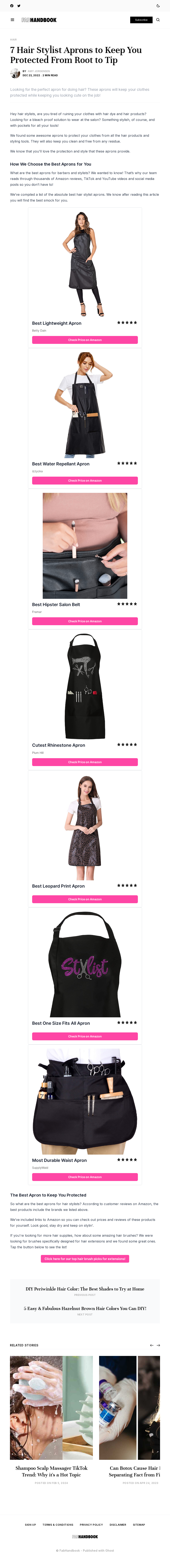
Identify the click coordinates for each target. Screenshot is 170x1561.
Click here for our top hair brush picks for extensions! (85, 1259)
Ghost (109, 1550)
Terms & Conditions (57, 1524)
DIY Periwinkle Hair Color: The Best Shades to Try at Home (85, 1289)
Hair (13, 39)
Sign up (30, 1524)
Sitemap (139, 1524)
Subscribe (141, 19)
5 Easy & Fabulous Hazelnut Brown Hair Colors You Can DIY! (85, 1308)
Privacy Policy (91, 1524)
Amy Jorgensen (39, 71)
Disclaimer (118, 1524)
